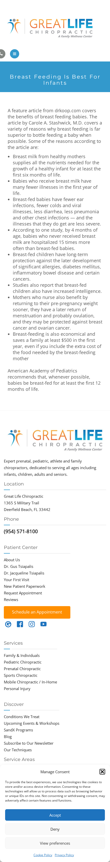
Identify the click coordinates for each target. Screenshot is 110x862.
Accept (55, 815)
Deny (55, 829)
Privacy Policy (64, 855)
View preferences (55, 843)
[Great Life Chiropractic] (55, 27)
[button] (102, 771)
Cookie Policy (43, 855)
